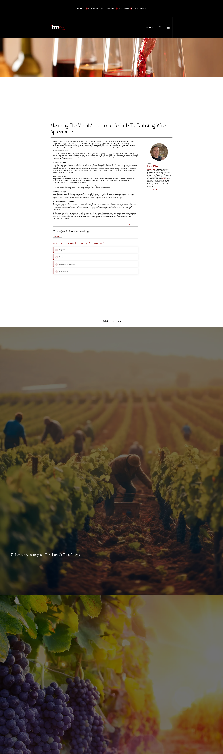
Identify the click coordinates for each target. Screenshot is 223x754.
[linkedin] (150, 27)
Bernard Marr (152, 166)
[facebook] (140, 27)
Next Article (133, 225)
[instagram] (146, 27)
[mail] (153, 27)
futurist (164, 178)
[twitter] (143, 27)
